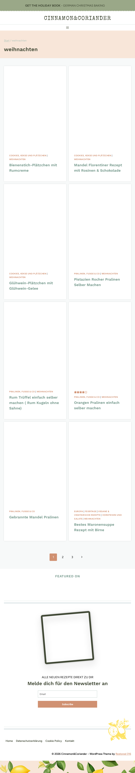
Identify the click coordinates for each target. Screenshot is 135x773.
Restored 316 (123, 753)
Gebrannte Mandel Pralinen (34, 517)
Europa (78, 511)
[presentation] (35, 107)
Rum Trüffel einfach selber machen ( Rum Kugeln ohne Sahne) (34, 402)
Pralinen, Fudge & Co (87, 273)
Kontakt (69, 740)
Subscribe (67, 704)
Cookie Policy (53, 740)
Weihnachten (17, 159)
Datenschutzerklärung (29, 740)
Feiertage (90, 511)
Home (9, 740)
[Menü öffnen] (68, 27)
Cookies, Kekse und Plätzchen (27, 155)
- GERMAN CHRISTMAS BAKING (65, 5)
